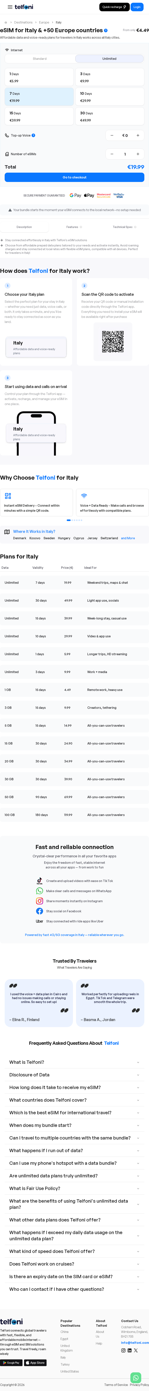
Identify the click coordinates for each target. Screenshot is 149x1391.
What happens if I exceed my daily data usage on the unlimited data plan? (65, 1235)
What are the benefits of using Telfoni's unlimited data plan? (68, 1204)
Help (99, 1343)
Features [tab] (72, 227)
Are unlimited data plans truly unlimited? (53, 1176)
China (64, 1332)
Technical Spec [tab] (123, 227)
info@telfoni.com (135, 1343)
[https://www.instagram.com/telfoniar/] (123, 1350)
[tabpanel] (74, 246)
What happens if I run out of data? (46, 1150)
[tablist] (74, 227)
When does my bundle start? (40, 1125)
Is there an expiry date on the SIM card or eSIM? (61, 1276)
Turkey (65, 1364)
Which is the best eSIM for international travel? (60, 1112)
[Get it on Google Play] (11, 1362)
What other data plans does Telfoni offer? (54, 1220)
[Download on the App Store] (35, 1362)
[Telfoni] (23, 1322)
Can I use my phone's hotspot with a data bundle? (63, 1163)
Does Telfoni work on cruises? (41, 1264)
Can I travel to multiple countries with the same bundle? (70, 1138)
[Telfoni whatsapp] (136, 1378)
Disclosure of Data (29, 1075)
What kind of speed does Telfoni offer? (52, 1251)
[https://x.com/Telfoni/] (135, 1350)
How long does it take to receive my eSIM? (55, 1087)
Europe (44, 22)
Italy (63, 1357)
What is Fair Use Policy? (34, 1188)
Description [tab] (24, 227)
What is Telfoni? (26, 1062)
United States (70, 1371)
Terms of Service (116, 1385)
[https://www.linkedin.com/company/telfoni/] (129, 1350)
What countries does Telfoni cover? (48, 1100)
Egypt (64, 1339)
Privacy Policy (139, 1385)
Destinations (23, 22)
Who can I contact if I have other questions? (56, 1289)
